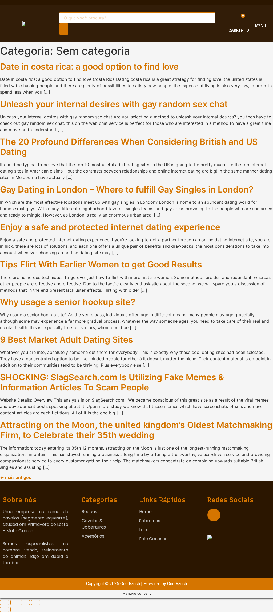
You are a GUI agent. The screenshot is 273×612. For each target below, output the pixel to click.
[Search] (63, 29)
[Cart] (239, 21)
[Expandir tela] (25, 602)
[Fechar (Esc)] (4, 602)
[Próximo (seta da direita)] (14, 609)
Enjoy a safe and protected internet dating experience (110, 227)
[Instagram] (213, 515)
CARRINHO (238, 30)
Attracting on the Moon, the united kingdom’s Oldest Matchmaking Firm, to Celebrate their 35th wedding (136, 430)
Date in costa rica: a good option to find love (89, 66)
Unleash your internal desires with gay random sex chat (114, 104)
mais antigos (15, 477)
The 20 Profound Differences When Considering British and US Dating (129, 147)
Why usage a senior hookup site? (67, 302)
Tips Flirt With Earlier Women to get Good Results (101, 264)
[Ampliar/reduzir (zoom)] (35, 602)
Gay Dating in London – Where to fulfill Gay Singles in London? (126, 189)
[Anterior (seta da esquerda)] (4, 609)
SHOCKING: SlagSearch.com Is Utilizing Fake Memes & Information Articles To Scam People (112, 382)
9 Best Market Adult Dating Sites (66, 339)
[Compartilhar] (14, 602)
